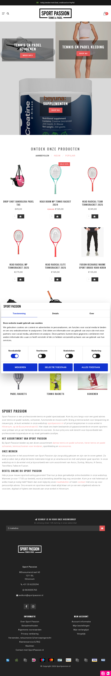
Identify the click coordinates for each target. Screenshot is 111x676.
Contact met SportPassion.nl (30, 650)
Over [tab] (91, 313)
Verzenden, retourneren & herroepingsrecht (29, 638)
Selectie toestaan (55, 367)
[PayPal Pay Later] (85, 660)
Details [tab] (55, 313)
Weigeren (20, 367)
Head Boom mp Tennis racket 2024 (55, 203)
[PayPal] (68, 660)
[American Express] (7, 660)
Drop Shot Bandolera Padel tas (18, 203)
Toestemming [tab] (19, 313)
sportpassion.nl (55, 423)
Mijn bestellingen (81, 626)
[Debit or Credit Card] (25, 660)
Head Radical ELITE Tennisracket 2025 (55, 266)
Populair (70, 156)
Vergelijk (81, 634)
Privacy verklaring (30, 634)
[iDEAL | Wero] (33, 660)
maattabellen (62, 482)
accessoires (65, 446)
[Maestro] (42, 660)
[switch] (42, 356)
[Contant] (16, 660)
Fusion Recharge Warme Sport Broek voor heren (92, 266)
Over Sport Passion (29, 622)
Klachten (30, 646)
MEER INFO (28, 55)
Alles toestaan (91, 367)
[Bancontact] (59, 660)
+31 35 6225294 (31, 584)
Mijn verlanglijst (81, 630)
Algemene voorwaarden (30, 630)
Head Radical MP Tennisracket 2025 (18, 266)
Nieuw (57, 156)
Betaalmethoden (30, 626)
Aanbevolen (42, 156)
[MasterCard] (51, 660)
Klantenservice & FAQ (29, 642)
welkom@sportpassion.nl (31, 595)
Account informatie (81, 622)
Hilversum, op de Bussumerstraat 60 (20, 427)
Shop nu (83, 53)
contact (82, 482)
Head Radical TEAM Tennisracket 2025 (92, 203)
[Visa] (94, 660)
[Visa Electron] (103, 660)
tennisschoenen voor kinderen (27, 446)
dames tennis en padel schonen (68, 443)
